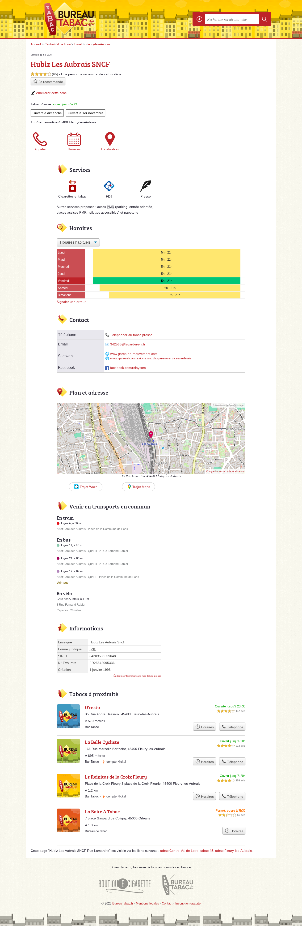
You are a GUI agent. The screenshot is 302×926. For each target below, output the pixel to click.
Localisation (110, 149)
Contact (167, 903)
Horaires (74, 149)
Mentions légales (147, 903)
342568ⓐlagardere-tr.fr (127, 344)
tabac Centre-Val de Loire (179, 851)
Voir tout (62, 582)
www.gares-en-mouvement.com (134, 354)
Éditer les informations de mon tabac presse (137, 676)
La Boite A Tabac (102, 811)
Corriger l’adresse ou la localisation (225, 471)
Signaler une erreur (71, 302)
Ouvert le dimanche (47, 113)
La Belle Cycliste (102, 742)
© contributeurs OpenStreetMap (228, 405)
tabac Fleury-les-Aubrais (233, 851)
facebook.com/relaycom (128, 368)
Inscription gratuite (188, 903)
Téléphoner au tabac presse (131, 335)
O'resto (92, 707)
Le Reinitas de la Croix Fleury (116, 776)
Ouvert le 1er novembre (85, 113)
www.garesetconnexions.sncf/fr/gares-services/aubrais (150, 358)
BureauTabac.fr (82, 19)
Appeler (40, 149)
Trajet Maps (141, 487)
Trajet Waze (88, 487)
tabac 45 (206, 851)
